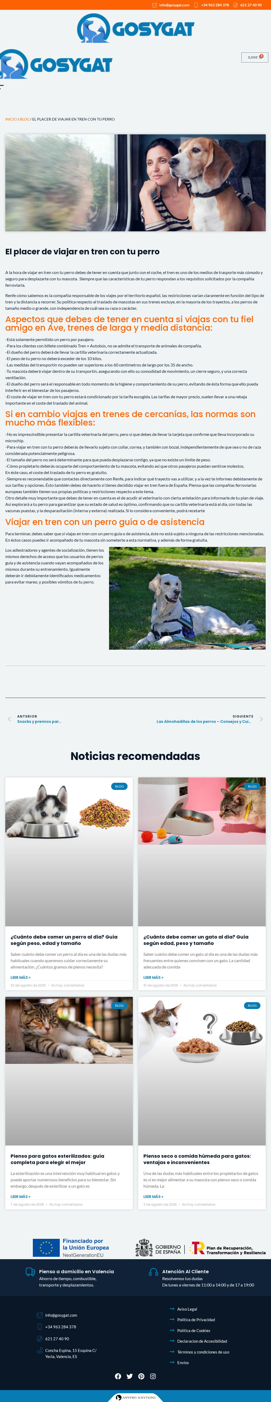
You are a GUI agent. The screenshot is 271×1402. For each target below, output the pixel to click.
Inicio (11, 119)
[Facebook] (118, 1376)
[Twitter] (130, 1376)
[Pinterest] (141, 1376)
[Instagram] (153, 1376)
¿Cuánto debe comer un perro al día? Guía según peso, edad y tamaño (64, 940)
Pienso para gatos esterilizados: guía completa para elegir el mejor (57, 1159)
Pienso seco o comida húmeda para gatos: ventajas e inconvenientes (197, 1159)
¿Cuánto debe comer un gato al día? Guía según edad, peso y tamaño (196, 940)
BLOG (24, 119)
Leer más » (20, 977)
